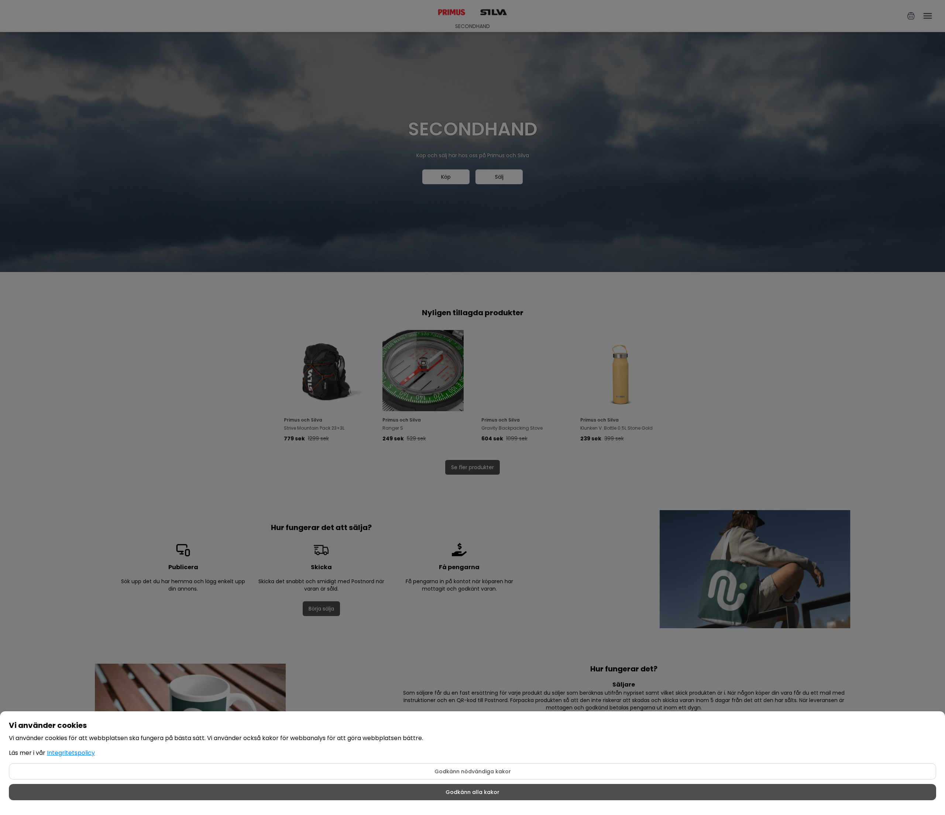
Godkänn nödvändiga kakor (472, 771)
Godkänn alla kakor (472, 792)
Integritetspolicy (71, 753)
